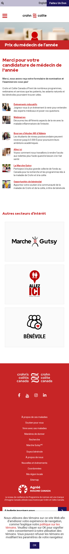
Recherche (34, 439)
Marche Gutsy (34, 445)
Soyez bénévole (34, 451)
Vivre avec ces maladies (34, 428)
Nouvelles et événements (34, 463)
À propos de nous (34, 457)
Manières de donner (34, 434)
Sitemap (34, 480)
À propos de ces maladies (34, 417)
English (43, 3)
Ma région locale (34, 474)
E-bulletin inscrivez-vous (20, 510)
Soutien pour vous (34, 422)
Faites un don (57, 3)
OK (34, 545)
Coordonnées (34, 468)
